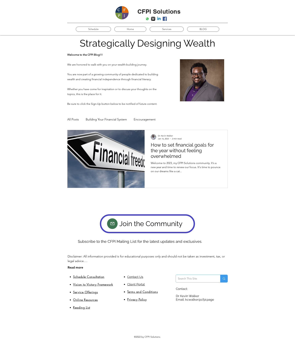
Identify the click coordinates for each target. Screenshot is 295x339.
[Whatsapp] (147, 19)
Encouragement (145, 119)
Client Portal (136, 284)
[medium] (153, 19)
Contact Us (135, 277)
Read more (75, 267)
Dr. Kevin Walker (187, 296)
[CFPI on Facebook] (165, 19)
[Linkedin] (159, 19)
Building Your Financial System (106, 119)
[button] (112, 223)
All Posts (73, 119)
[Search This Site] (224, 278)
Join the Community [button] (150, 224)
